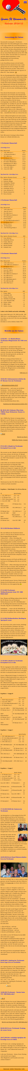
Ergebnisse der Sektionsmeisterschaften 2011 (15, 404)
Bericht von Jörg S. (22, 437)
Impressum (6, 1069)
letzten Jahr (10, 883)
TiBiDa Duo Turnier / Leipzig (19, 440)
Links (23, 1069)
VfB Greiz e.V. (23, 373)
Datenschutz (17, 1069)
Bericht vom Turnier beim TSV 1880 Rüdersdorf (14, 1022)
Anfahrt (12, 1069)
